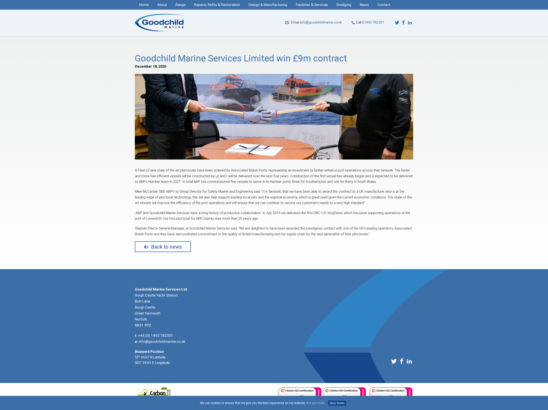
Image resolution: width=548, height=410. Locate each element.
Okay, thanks (337, 403)
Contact (383, 5)
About (162, 5)
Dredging (344, 5)
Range (181, 5)
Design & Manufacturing (268, 5)
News (364, 5)
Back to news (166, 247)
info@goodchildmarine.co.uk (321, 22)
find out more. (315, 403)
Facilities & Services (312, 5)
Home (144, 5)
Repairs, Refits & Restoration (217, 5)
